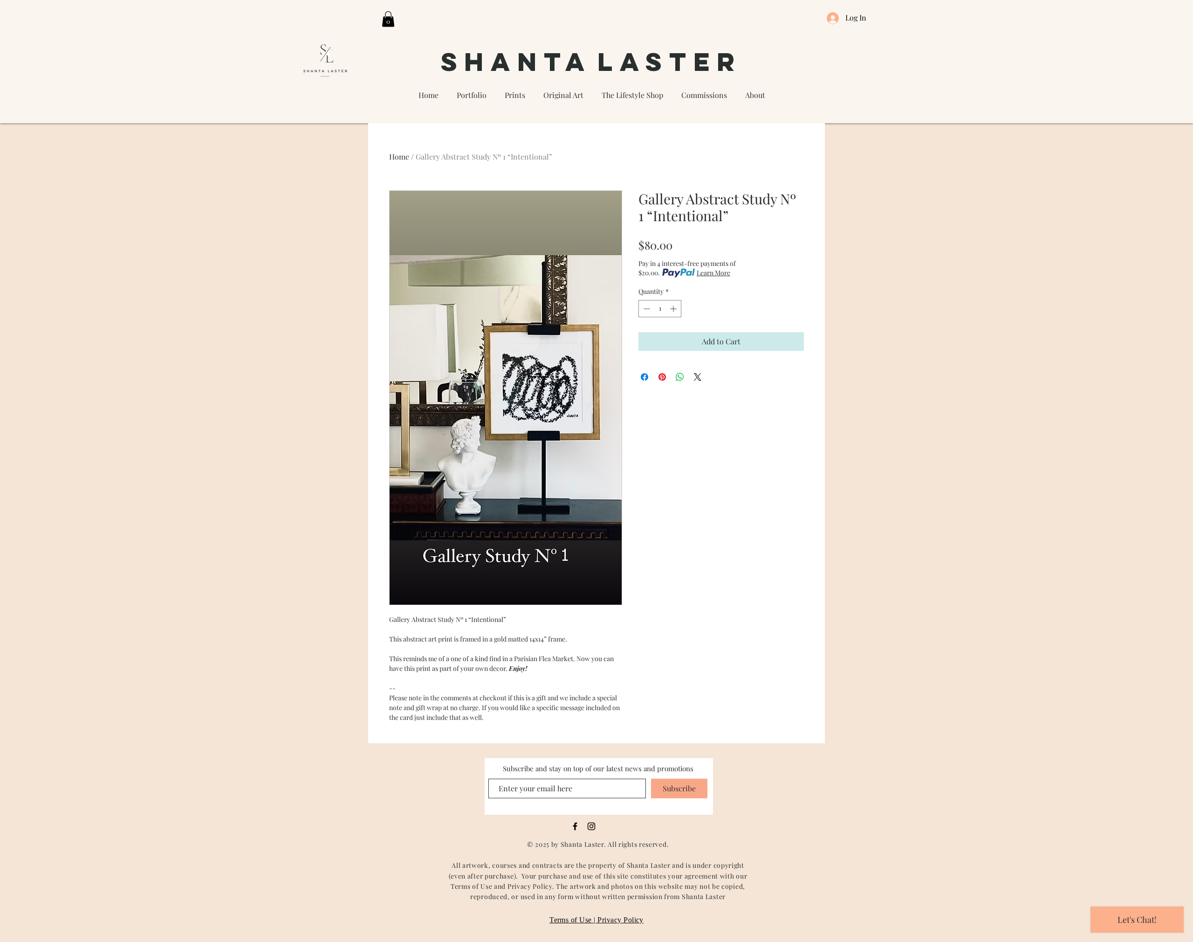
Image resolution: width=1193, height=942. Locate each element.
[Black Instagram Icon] (591, 826)
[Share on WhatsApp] (680, 377)
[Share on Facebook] (644, 377)
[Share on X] (697, 377)
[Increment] (674, 308)
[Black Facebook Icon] (575, 826)
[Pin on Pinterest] (662, 377)
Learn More (713, 272)
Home (399, 156)
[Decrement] (645, 308)
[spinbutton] (659, 308)
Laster (669, 61)
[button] (388, 19)
